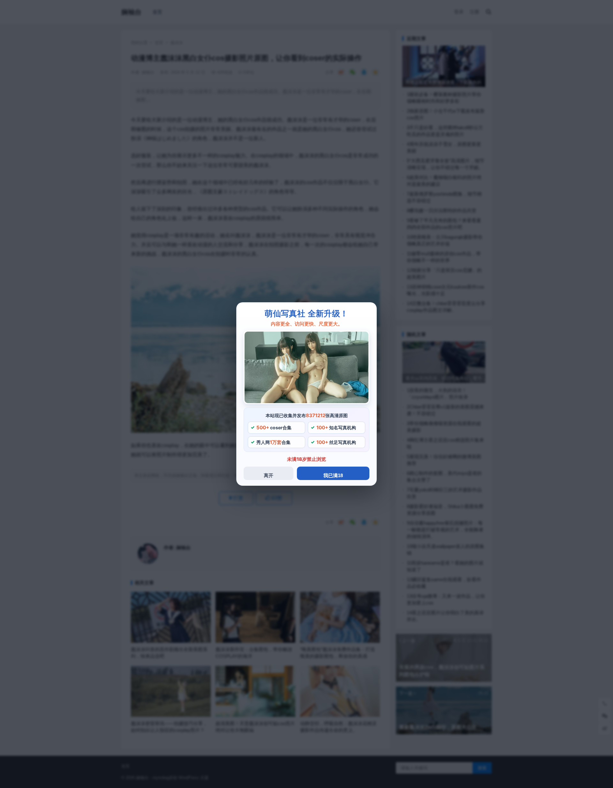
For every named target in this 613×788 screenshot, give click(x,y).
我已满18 (333, 475)
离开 (268, 475)
